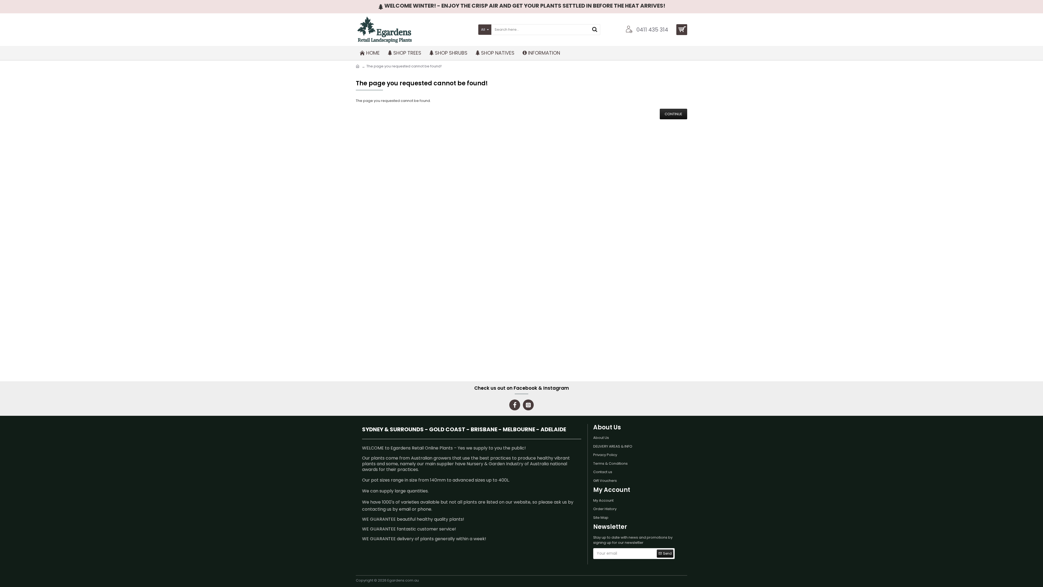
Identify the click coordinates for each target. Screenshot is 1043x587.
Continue (673, 114)
